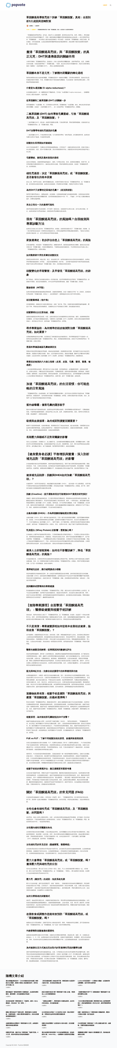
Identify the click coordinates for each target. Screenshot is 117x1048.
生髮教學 (105, 5)
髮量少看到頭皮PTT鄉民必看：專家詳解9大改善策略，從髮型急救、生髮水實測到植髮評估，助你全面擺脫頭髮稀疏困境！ (22, 1014)
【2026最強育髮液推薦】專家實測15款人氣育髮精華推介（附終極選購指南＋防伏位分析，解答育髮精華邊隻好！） (94, 1003)
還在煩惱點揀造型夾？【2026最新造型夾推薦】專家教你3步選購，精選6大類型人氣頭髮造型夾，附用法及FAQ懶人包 (22, 983)
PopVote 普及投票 (23, 1045)
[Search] (110, 5)
